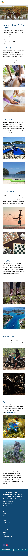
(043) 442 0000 (8, 505)
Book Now (14, 554)
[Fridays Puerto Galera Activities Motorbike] (14, 394)
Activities (5, 531)
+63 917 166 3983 (8, 501)
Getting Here (6, 518)
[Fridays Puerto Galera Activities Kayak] (14, 184)
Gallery (5, 517)
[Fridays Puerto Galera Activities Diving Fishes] (14, 437)
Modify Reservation (8, 538)
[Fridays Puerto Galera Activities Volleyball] (14, 228)
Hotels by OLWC (20, 549)
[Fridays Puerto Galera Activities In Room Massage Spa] (14, 112)
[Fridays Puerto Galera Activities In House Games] (14, 253)
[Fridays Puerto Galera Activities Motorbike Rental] (14, 369)
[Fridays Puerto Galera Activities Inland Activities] (14, 304)
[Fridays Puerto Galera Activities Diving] (14, 462)
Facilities (5, 515)
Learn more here (11, 412)
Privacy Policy (6, 522)
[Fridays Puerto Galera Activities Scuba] (14, 159)
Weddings (5, 529)
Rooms (5, 513)
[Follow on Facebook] (4, 545)
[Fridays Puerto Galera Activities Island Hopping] (14, 329)
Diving (4, 532)
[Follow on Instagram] (7, 545)
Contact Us (6, 520)
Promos (5, 534)
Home (4, 511)
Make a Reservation (8, 536)
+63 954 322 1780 (8, 503)
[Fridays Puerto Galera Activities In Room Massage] (14, 87)
